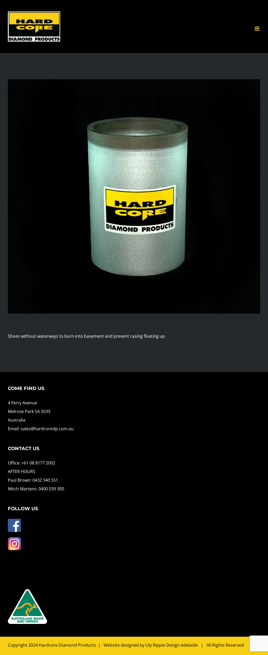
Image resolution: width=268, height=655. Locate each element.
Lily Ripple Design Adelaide (172, 645)
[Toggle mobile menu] (257, 28)
